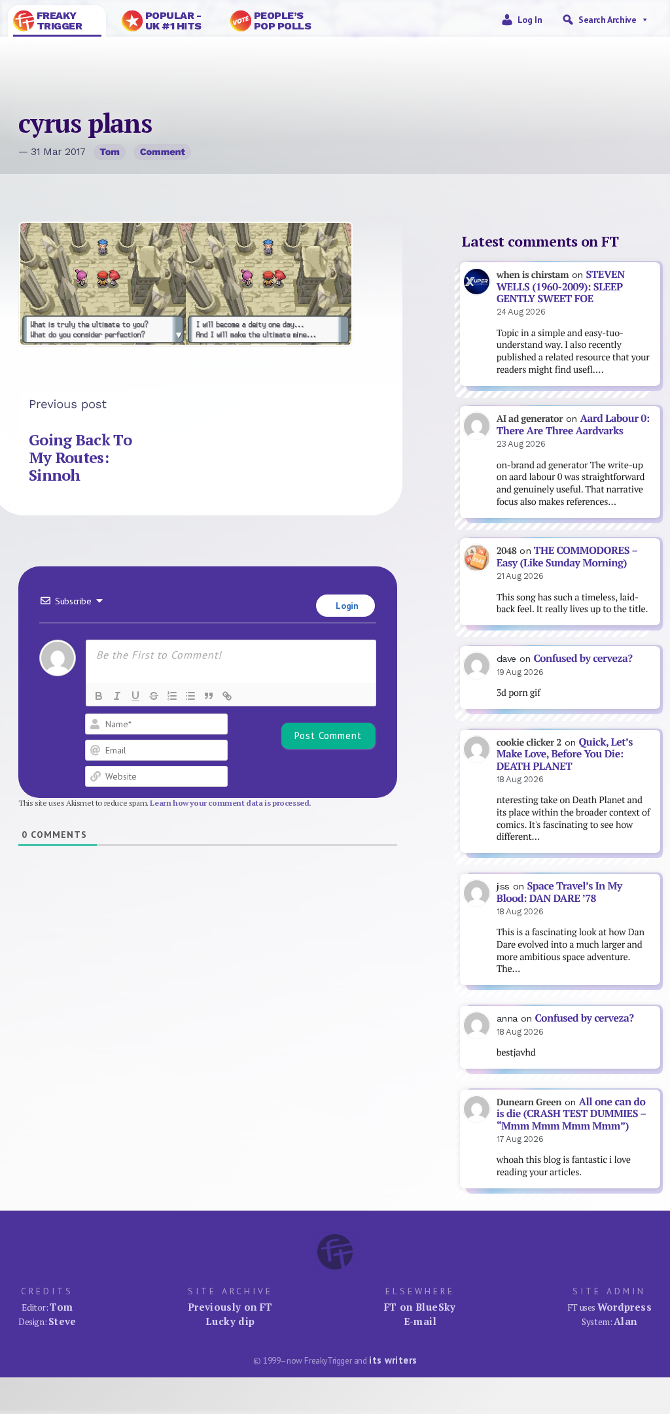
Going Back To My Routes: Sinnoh (80, 457)
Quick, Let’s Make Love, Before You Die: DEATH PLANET (565, 754)
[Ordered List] (172, 696)
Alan (625, 1321)
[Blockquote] (209, 696)
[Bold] (99, 696)
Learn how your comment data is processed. (230, 803)
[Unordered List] (190, 696)
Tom (109, 152)
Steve (62, 1321)
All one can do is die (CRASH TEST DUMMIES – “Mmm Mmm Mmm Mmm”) (571, 1114)
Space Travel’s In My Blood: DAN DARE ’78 (559, 892)
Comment (162, 152)
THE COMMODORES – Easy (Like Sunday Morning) (567, 556)
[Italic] (117, 696)
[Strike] (154, 696)
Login (346, 606)
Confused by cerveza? (582, 658)
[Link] (227, 696)
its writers (393, 1360)
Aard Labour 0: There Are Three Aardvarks (573, 424)
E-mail (420, 1321)
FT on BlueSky (420, 1306)
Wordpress (624, 1306)
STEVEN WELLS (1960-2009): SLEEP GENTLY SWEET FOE (561, 286)
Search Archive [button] (607, 20)
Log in (530, 20)
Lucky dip (230, 1321)
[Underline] (135, 696)
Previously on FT (230, 1306)
